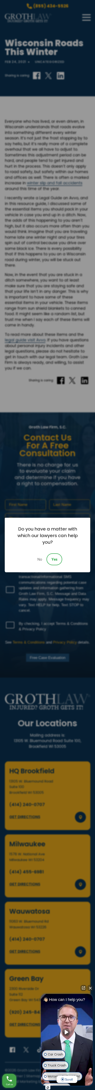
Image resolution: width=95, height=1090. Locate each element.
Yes (54, 559)
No (39, 559)
